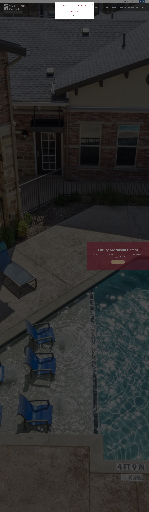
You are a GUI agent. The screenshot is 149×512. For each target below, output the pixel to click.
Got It (74, 15)
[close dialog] (92, 4)
